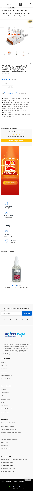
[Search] (20, 4)
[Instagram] (17, 320)
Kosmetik (11, 7)
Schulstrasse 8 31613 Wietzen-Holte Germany (14, 459)
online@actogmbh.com (9, 468)
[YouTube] (23, 320)
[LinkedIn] (28, 320)
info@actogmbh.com (8, 471)
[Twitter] (11, 320)
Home (2, 7)
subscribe (27, 313)
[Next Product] (30, 63)
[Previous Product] (28, 63)
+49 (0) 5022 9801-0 (8, 462)
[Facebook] (5, 320)
